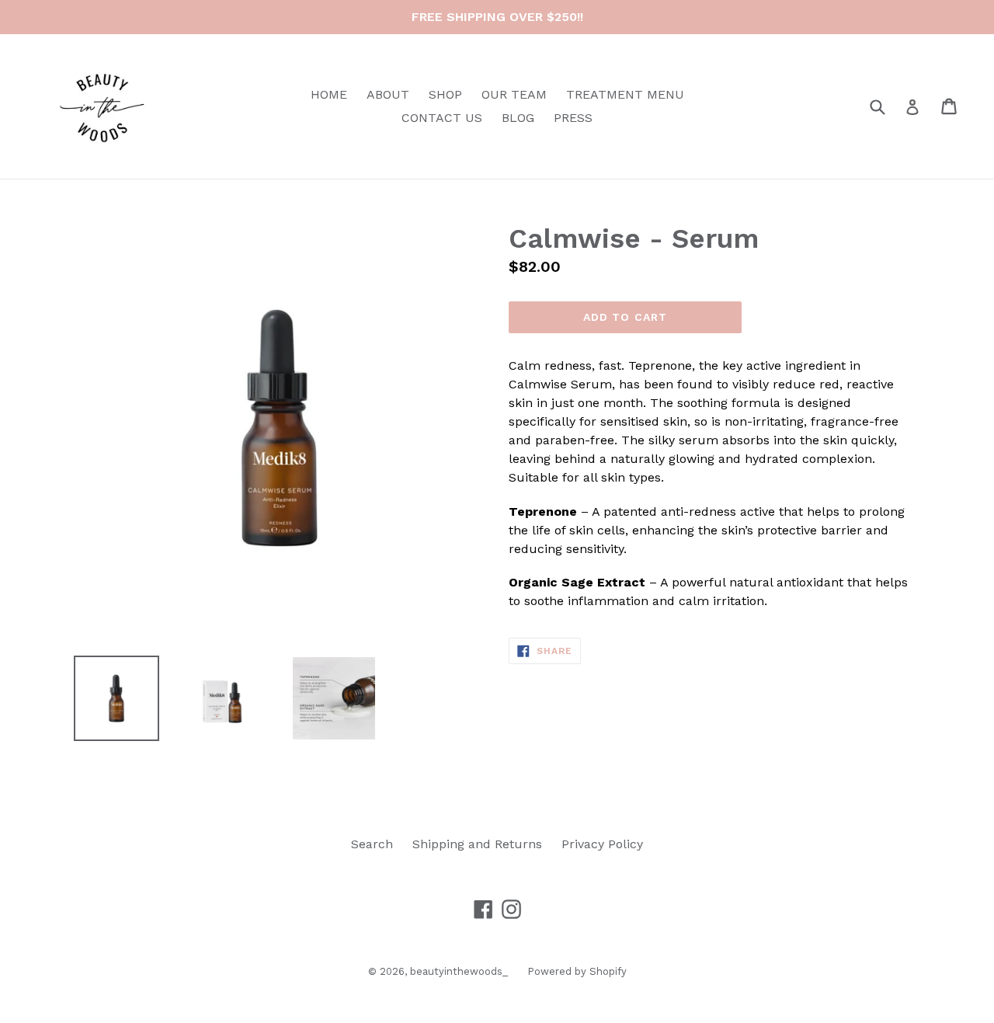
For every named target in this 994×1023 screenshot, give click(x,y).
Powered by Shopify (577, 971)
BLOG (518, 117)
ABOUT (388, 94)
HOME (329, 94)
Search (372, 844)
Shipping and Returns (477, 844)
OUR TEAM (514, 94)
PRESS (573, 117)
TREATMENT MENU (625, 94)
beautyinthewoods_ (459, 971)
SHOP (445, 94)
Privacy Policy (602, 844)
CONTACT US (441, 117)
